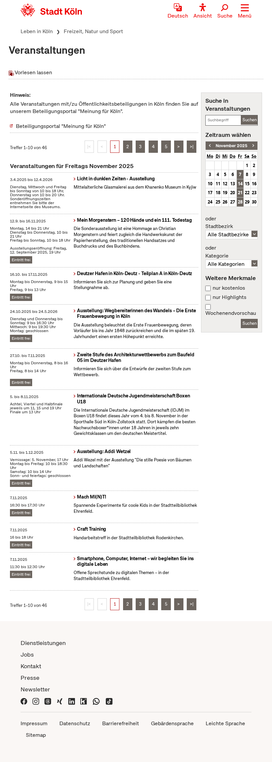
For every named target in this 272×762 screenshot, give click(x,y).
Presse (30, 677)
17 (210, 193)
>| (191, 146)
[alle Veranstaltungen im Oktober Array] (210, 146)
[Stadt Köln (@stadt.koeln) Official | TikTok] (109, 701)
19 (225, 193)
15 (247, 184)
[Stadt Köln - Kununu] (83, 701)
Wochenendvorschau (230, 313)
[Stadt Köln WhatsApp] (96, 701)
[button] (244, 11)
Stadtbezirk (219, 222)
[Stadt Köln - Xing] (59, 701)
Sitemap (36, 735)
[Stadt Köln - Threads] (47, 701)
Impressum (34, 723)
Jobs (27, 654)
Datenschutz (74, 723)
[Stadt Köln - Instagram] (36, 701)
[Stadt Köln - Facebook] (24, 701)
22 (247, 193)
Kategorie (217, 252)
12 (225, 184)
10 (210, 184)
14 (240, 184)
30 (254, 202)
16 (254, 184)
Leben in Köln (37, 31)
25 (218, 202)
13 (232, 184)
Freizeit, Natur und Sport (93, 31)
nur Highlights (229, 297)
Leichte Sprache (225, 723)
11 (218, 184)
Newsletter (35, 689)
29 (247, 202)
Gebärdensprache (172, 723)
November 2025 (231, 145)
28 (240, 202)
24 (210, 202)
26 (225, 202)
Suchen (249, 120)
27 (232, 202)
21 (240, 193)
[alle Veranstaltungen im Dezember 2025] (253, 146)
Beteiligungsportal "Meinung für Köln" (61, 126)
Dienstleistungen (43, 643)
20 (232, 193)
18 (218, 193)
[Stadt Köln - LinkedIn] (71, 701)
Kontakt (31, 666)
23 (254, 193)
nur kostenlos (229, 288)
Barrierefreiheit (120, 723)
